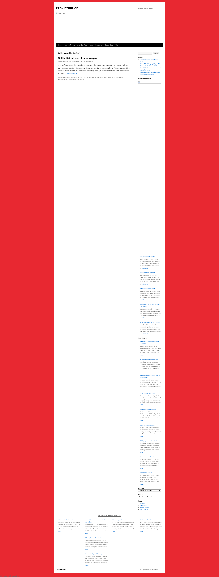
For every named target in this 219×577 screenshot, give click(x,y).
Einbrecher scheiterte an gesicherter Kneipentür (149, 342)
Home (60, 45)
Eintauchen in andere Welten (147, 288)
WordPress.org (144, 509)
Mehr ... (142, 355)
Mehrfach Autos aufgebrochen (148, 409)
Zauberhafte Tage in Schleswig (93, 554)
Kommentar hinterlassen (76, 79)
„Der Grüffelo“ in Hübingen (147, 272)
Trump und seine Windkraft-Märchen (150, 66)
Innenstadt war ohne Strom (147, 425)
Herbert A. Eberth (87, 61)
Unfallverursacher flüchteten (147, 457)
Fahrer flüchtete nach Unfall (147, 393)
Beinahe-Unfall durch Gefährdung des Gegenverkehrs (150, 376)
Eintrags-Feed (143, 505)
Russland (110, 77)
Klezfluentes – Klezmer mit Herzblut (150, 322)
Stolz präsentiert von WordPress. (149, 569)
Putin (104, 77)
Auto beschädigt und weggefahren (149, 359)
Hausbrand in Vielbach (146, 472)
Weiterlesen (72, 73)
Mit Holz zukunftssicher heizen (66, 520)
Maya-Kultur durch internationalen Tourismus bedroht (96, 521)
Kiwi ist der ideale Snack (146, 520)
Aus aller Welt (82, 45)
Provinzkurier (67, 7)
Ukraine (115, 77)
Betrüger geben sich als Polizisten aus (150, 441)
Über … (117, 45)
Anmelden (142, 503)
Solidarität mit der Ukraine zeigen (77, 58)
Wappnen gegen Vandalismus (120, 520)
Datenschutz (109, 45)
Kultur (91, 45)
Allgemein (73, 77)
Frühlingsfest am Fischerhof (147, 257)
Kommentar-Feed (144, 507)
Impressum (99, 45)
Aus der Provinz (70, 45)
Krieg (100, 77)
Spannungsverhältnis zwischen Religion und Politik (149, 305)
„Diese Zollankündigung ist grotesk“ (150, 64)
